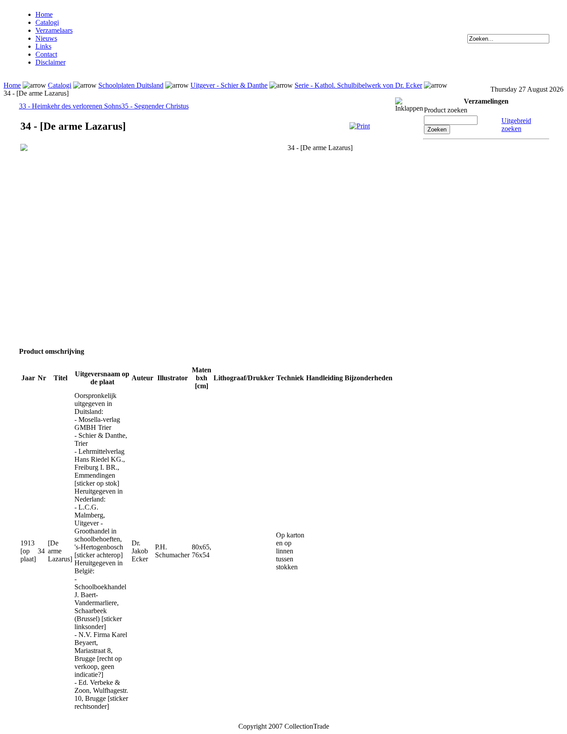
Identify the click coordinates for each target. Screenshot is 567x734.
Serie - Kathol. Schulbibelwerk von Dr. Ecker (358, 85)
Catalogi (47, 22)
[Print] (360, 126)
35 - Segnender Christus (155, 106)
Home (44, 14)
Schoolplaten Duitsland (130, 85)
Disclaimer (50, 62)
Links (43, 46)
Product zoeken (445, 110)
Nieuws (46, 38)
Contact (46, 54)
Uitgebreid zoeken (516, 124)
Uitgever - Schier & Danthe (229, 85)
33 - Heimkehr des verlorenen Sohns (70, 106)
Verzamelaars (54, 30)
